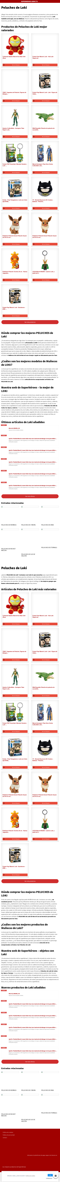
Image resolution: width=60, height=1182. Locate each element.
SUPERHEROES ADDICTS (29, 1)
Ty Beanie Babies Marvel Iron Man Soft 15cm (14, 57)
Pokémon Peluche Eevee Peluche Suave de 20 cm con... (44, 236)
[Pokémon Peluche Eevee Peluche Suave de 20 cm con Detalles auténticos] (45, 224)
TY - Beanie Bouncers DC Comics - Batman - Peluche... (42, 200)
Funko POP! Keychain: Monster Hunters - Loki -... (15, 164)
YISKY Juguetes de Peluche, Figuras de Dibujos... (14, 93)
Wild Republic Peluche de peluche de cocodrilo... (43, 129)
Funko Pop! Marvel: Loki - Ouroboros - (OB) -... (14, 308)
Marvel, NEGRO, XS (14, 428)
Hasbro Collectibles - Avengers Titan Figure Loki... (13, 129)
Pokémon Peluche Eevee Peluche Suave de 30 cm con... (15, 236)
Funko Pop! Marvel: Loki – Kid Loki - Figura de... (43, 57)
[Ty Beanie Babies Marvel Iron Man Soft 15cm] (15, 45)
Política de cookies (8, 1132)
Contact (5, 1137)
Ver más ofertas (30, 496)
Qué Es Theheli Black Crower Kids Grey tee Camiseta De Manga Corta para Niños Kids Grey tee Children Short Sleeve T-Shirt (33, 438)
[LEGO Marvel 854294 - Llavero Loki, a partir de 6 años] (45, 260)
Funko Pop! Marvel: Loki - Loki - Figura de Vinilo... (44, 93)
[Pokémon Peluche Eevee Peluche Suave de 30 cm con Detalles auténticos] (15, 224)
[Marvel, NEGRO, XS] (5, 430)
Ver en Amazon (16, 65)
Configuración (49, 1178)
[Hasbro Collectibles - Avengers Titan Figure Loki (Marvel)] (15, 117)
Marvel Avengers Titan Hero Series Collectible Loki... (42, 164)
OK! (50, 1175)
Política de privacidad (9, 1135)
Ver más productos (30, 322)
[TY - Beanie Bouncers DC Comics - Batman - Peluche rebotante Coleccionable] (45, 188)
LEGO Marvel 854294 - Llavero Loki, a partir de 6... (43, 272)
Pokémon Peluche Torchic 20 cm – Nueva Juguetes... (15, 272)
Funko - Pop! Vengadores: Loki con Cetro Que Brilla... (15, 200)
